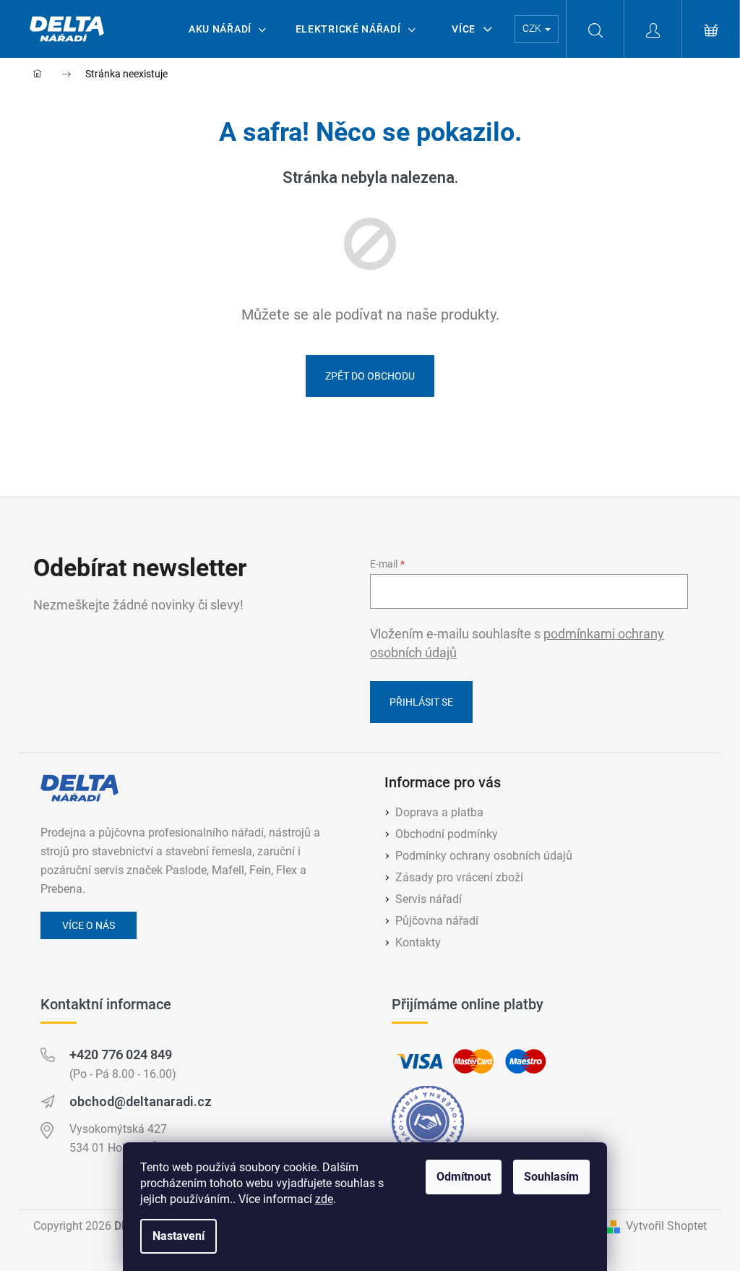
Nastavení (178, 1236)
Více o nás (88, 925)
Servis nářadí (428, 899)
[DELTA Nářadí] (79, 788)
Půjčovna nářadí (436, 921)
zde (324, 1199)
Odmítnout (463, 1177)
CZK (532, 28)
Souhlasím (551, 1177)
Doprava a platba (439, 812)
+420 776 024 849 (120, 1054)
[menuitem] (227, 29)
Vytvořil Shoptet (666, 1226)
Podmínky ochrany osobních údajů (483, 856)
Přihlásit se (421, 702)
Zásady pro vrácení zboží (459, 877)
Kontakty (418, 942)
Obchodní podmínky (446, 834)
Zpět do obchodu (370, 376)
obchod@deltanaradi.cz (140, 1101)
